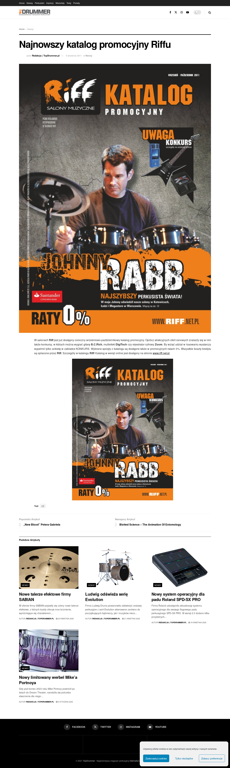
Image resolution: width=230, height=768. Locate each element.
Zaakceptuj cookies (156, 758)
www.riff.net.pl (161, 353)
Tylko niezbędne (184, 758)
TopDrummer (89, 760)
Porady (76, 3)
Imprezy (50, 3)
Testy (69, 3)
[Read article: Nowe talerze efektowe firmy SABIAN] (48, 567)
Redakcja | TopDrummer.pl (46, 55)
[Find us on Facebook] (170, 12)
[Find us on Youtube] (187, 12)
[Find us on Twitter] (175, 12)
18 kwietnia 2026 (198, 622)
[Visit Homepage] (34, 12)
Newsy (30, 3)
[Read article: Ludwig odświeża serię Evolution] (115, 567)
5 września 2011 (74, 55)
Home (22, 3)
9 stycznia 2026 (65, 701)
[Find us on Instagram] (181, 12)
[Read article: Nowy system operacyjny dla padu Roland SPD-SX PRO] (181, 567)
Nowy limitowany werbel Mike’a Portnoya (48, 679)
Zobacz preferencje (211, 758)
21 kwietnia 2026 (132, 618)
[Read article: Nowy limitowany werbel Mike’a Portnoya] (48, 650)
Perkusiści (39, 3)
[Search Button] (209, 12)
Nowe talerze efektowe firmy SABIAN (45, 596)
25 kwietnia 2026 (65, 618)
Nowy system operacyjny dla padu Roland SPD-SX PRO (178, 596)
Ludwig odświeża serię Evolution (106, 596)
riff (42, 505)
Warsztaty (60, 3)
